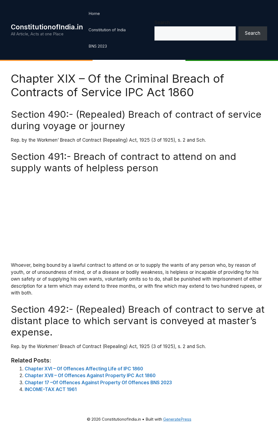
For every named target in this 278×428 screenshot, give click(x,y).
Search (162, 22)
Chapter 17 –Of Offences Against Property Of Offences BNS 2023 (98, 382)
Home (94, 13)
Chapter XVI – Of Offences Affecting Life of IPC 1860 (84, 368)
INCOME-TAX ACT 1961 (51, 389)
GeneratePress (177, 419)
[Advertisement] (139, 217)
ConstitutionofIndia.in (47, 27)
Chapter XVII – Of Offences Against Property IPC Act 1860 (90, 375)
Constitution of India (107, 29)
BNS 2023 (98, 46)
